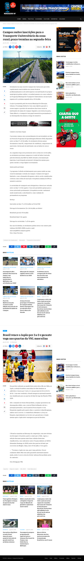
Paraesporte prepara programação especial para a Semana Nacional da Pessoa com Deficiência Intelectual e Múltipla (27, 539)
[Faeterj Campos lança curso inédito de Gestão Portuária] (60, 75)
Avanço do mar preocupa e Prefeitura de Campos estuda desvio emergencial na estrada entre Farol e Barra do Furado (27, 306)
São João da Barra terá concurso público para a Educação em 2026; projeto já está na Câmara (73, 84)
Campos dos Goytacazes (10, 240)
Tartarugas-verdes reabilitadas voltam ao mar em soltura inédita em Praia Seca (73, 63)
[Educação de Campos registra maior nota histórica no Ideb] (27, 261)
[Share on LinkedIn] (19, 47)
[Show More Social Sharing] (23, 47)
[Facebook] (4, 91)
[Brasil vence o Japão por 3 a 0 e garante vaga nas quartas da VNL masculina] (27, 366)
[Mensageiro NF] (9, 8)
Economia (38, 19)
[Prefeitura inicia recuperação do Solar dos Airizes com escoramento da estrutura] (44, 261)
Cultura (46, 19)
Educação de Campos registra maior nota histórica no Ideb (27, 273)
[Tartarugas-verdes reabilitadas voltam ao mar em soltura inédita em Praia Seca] (60, 65)
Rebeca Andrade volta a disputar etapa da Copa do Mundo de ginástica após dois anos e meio (27, 502)
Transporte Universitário (33, 240)
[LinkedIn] (4, 99)
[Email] (4, 108)
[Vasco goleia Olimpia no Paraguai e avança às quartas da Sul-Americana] (10, 490)
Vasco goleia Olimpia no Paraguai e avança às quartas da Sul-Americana (10, 501)
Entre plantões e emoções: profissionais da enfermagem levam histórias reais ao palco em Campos (73, 94)
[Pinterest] (4, 103)
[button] (31, 123)
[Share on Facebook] (10, 47)
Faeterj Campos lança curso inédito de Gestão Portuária (73, 73)
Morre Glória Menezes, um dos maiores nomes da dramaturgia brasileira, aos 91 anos (44, 536)
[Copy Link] (4, 112)
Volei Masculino (32, 469)
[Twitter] (4, 95)
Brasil (39, 296)
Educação (22, 240)
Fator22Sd (20, 558)
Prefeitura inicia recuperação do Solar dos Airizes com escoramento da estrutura (44, 275)
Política (31, 19)
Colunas (62, 19)
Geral (24, 19)
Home (19, 19)
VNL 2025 (23, 469)
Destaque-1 (6, 496)
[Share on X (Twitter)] (13, 47)
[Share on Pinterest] (16, 47)
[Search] (81, 19)
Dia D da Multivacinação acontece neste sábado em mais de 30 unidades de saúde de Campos (10, 305)
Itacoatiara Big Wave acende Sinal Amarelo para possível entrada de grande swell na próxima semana (10, 537)
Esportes (54, 19)
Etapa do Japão (14, 469)
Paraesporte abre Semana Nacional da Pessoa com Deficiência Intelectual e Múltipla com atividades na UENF (10, 277)
